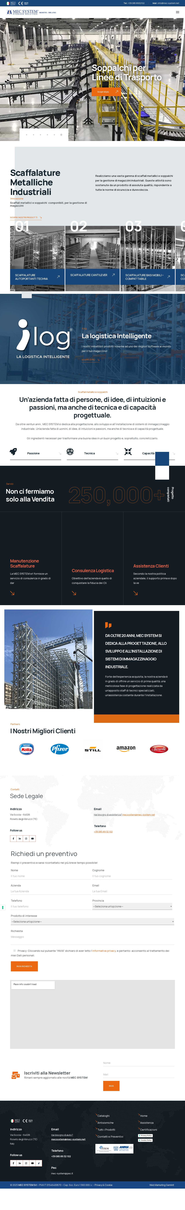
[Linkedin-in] (19, 838)
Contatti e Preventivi (110, 1136)
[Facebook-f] (13, 838)
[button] (27, 135)
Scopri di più (88, 359)
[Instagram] (26, 838)
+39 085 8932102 (136, 3)
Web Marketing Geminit (161, 1185)
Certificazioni (148, 1129)
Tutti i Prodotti (106, 1129)
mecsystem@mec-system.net (139, 814)
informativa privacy (104, 950)
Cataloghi (104, 1115)
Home (143, 1115)
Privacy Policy (146, 1136)
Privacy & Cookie (103, 1185)
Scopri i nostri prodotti (23, 217)
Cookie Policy (146, 1140)
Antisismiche (106, 1122)
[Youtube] (32, 838)
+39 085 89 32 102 (103, 831)
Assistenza (146, 1122)
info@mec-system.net (168, 3)
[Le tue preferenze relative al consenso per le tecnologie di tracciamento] (2, 907)
